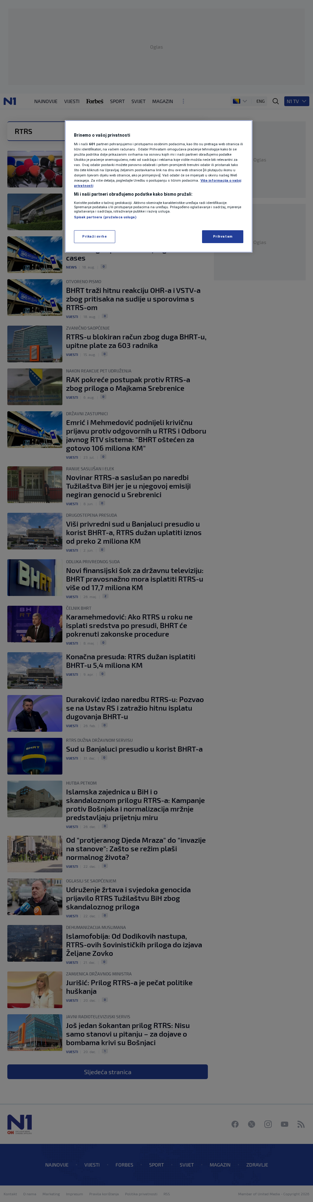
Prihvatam (223, 236)
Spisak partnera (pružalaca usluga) (105, 217)
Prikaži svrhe (94, 236)
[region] (158, 186)
